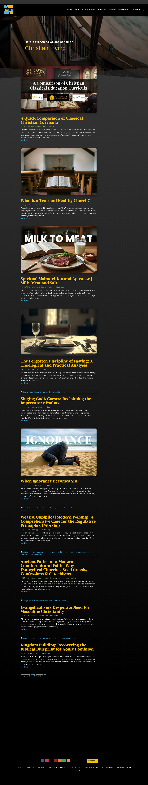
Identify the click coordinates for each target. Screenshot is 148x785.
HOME (69, 10)
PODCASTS (90, 10)
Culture (57, 578)
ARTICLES (102, 10)
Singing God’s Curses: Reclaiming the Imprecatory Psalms (56, 401)
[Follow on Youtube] (55, 760)
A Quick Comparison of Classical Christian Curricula (52, 120)
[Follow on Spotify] (64, 760)
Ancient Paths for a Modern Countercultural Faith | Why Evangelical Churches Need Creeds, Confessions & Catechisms (54, 568)
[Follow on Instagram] (47, 760)
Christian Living (48, 126)
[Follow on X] (51, 760)
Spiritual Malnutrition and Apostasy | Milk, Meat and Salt (56, 281)
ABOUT (78, 10)
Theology (34, 205)
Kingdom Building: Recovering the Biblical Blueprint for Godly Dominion (57, 647)
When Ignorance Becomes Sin (49, 481)
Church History (36, 578)
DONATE (136, 10)
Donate (91, 761)
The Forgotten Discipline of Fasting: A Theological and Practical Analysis (57, 363)
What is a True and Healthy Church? (55, 200)
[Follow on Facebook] (42, 760)
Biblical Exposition (45, 287)
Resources (65, 578)
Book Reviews (43, 616)
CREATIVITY (123, 10)
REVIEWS (112, 10)
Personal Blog (36, 126)
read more (25, 140)
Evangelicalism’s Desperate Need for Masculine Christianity (55, 609)
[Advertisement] (120, 133)
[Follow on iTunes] (60, 760)
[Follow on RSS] (68, 760)
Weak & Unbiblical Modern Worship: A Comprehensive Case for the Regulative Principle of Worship (58, 521)
